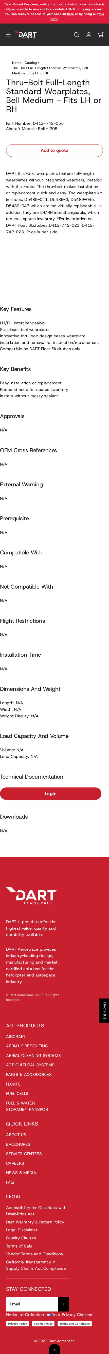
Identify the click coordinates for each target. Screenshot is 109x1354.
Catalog (31, 62)
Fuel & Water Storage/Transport (28, 1106)
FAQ (10, 1182)
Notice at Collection (25, 1314)
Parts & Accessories (29, 1074)
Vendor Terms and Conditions (34, 1254)
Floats (13, 1084)
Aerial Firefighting (27, 1046)
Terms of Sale (19, 1246)
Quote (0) (105, 1010)
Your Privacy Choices (72, 1314)
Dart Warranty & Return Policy (35, 1222)
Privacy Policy (17, 1323)
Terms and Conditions (75, 1323)
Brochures (18, 1144)
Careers (15, 1163)
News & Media (21, 1172)
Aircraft (16, 1036)
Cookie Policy (43, 1323)
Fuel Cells (17, 1093)
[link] (89, 35)
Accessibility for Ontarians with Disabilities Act (36, 1211)
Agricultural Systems (30, 1065)
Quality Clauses (21, 1238)
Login (51, 793)
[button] (8, 35)
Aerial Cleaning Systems (33, 1055)
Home (16, 62)
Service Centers (24, 1153)
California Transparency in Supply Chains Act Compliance (36, 1265)
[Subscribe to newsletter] (63, 1304)
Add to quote (54, 150)
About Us (16, 1134)
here (70, 14)
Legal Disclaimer (22, 1230)
